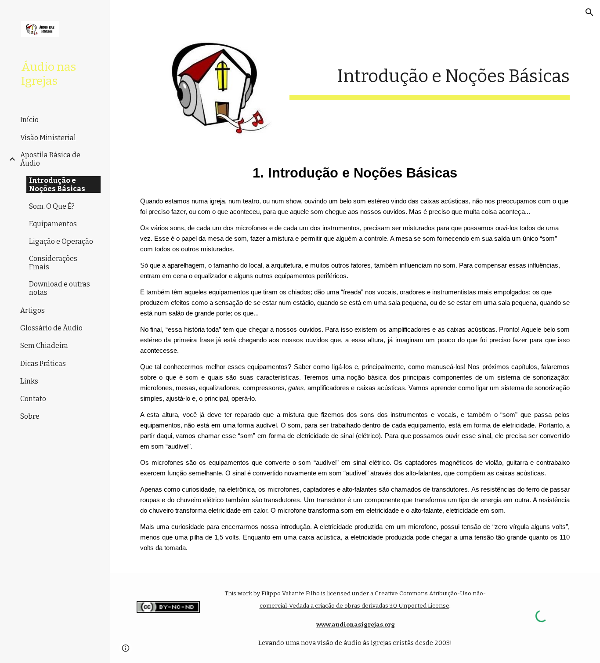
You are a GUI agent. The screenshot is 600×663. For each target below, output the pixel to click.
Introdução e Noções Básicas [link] (57, 184)
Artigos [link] (32, 310)
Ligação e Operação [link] (61, 241)
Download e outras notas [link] (59, 288)
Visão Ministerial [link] (48, 138)
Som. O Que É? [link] (52, 206)
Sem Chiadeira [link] (44, 345)
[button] (589, 12)
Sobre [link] (30, 416)
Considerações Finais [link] (53, 262)
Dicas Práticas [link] (43, 363)
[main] (430, 75)
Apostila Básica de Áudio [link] (50, 159)
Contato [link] (33, 399)
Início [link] (29, 120)
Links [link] (29, 381)
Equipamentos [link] (53, 224)
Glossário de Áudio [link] (51, 328)
